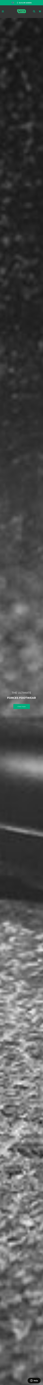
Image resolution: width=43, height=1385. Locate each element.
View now (21, 706)
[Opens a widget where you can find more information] (34, 1381)
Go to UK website (25, 3)
